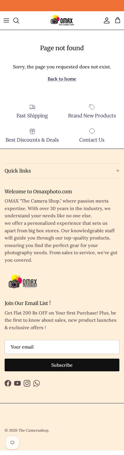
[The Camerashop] (62, 20)
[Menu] (6, 20)
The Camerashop (33, 430)
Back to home (62, 79)
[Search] (19, 20)
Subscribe (62, 365)
